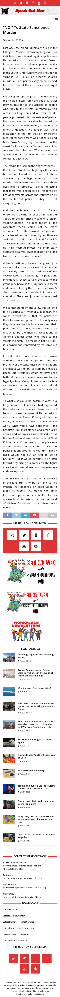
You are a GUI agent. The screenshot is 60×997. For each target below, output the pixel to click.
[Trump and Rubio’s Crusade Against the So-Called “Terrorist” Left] (9, 789)
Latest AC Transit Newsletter (16, 934)
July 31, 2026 (25, 792)
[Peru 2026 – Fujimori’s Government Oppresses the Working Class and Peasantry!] (9, 706)
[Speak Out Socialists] (30, 13)
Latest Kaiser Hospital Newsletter (18, 928)
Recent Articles (30, 648)
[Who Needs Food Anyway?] (9, 773)
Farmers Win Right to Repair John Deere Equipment (36, 802)
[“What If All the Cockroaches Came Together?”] (9, 837)
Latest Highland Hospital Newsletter (19, 921)
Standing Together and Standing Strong (36, 656)
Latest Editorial (10, 909)
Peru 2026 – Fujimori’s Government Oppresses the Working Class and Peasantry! (36, 706)
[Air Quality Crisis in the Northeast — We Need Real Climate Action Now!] (9, 819)
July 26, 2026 (25, 841)
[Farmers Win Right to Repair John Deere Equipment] (9, 804)
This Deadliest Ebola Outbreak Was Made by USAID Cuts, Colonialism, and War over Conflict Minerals (37, 724)
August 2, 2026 (25, 774)
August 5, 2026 (25, 746)
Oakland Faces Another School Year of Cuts (37, 756)
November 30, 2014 (14, 40)
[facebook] (33, 3)
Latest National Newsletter (15, 940)
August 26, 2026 (26, 661)
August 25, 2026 (26, 691)
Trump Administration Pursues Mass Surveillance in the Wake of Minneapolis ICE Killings (35, 673)
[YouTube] (39, 3)
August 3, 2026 (25, 761)
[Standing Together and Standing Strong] (9, 657)
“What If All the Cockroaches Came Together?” (36, 836)
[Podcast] (45, 3)
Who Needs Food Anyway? (32, 770)
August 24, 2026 (26, 730)
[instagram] (15, 3)
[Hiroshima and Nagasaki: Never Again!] (9, 742)
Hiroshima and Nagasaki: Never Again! (35, 741)
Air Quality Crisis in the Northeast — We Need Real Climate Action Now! (36, 819)
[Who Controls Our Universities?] (9, 691)
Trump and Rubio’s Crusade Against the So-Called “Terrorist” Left (37, 787)
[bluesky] (27, 3)
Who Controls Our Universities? (34, 688)
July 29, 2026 (25, 807)
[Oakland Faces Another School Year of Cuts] (9, 758)
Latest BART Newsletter (14, 915)
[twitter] (21, 3)
